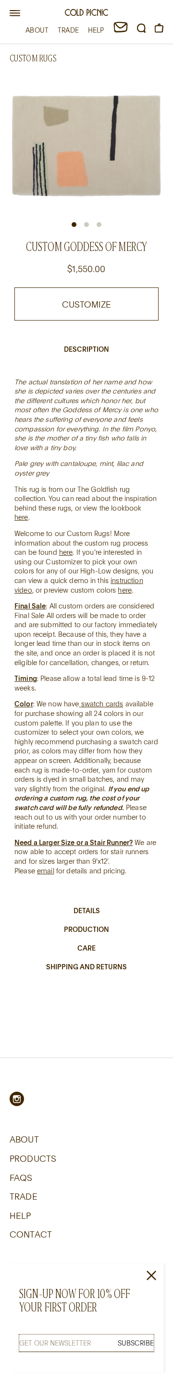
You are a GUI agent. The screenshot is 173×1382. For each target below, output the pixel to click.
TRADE (68, 30)
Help (20, 1215)
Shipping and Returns (86, 966)
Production (86, 929)
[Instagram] (17, 1099)
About (24, 1139)
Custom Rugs (33, 58)
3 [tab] (99, 224)
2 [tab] (86, 224)
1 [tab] (74, 224)
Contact (31, 1234)
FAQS (21, 1177)
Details (87, 910)
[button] (15, 13)
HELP (96, 30)
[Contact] (120, 30)
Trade (23, 1196)
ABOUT (37, 30)
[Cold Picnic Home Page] (86, 14)
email (45, 870)
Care (86, 948)
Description (86, 349)
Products (33, 1158)
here (21, 517)
